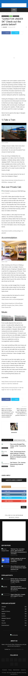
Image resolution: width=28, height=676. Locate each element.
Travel (11, 16)
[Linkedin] (11, 659)
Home (3, 13)
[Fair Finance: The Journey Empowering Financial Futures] (5, 464)
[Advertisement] (14, 5)
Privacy (10, 669)
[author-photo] (14, 430)
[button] (2, 10)
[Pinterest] (19, 659)
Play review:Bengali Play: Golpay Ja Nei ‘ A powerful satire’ (18, 445)
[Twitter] (24, 659)
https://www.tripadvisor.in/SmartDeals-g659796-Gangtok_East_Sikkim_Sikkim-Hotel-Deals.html (12, 305)
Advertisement (16, 669)
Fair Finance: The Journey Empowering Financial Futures (17, 464)
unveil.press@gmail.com (17, 649)
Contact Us (23, 669)
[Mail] (15, 659)
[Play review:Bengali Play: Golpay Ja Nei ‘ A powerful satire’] (5, 446)
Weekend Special (15, 13)
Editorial (7, 13)
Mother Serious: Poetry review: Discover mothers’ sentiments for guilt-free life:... (18, 580)
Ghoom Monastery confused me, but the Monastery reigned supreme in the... (18, 568)
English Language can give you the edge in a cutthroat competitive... (18, 560)
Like (24, 491)
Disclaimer (4, 669)
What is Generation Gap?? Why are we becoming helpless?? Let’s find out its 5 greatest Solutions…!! (20, 412)
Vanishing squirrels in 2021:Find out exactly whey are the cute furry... (18, 588)
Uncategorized (16, 16)
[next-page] (5, 470)
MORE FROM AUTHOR (19, 440)
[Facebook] (3, 659)
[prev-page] (3, 470)
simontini (5, 27)
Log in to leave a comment (14, 480)
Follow (23, 494)
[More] (21, 32)
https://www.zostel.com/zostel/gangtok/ (12, 299)
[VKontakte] (11, 664)
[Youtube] (16, 664)
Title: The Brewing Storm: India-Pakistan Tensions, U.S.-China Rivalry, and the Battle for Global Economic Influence (18, 455)
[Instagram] (7, 659)
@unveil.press (14, 517)
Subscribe (23, 501)
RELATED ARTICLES (7, 440)
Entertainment (5, 447)
